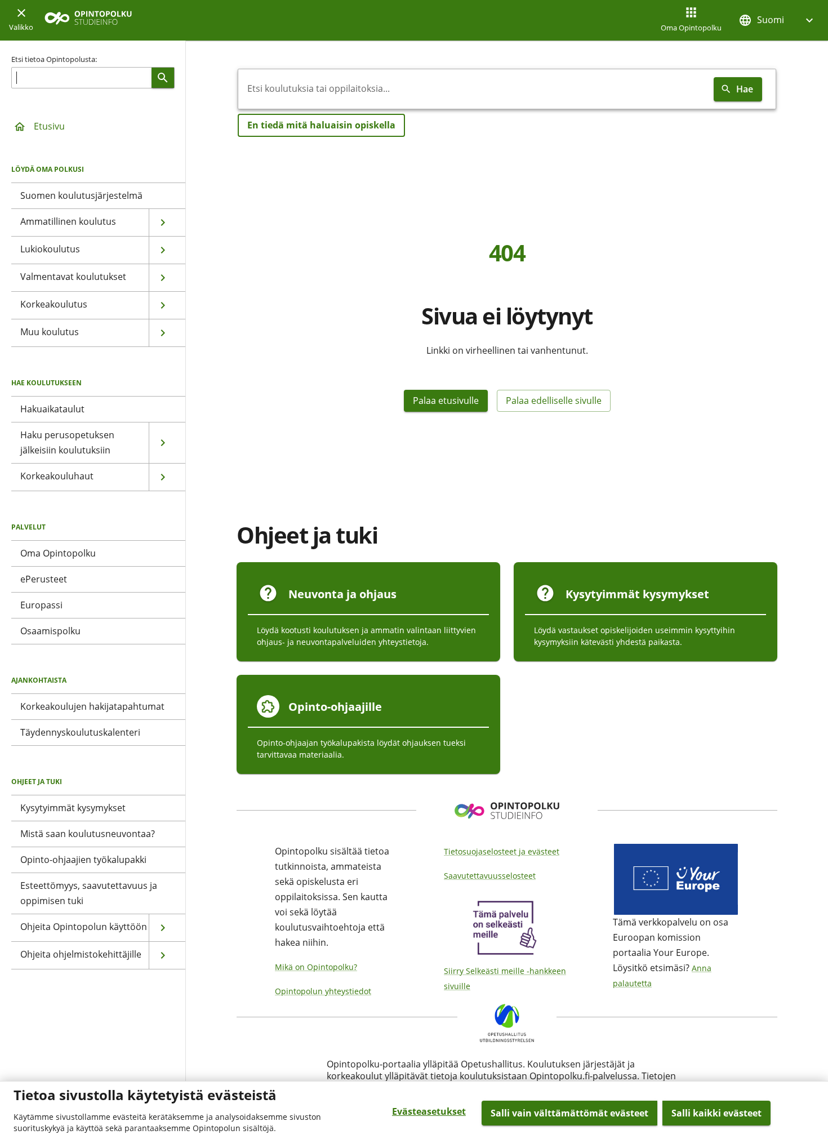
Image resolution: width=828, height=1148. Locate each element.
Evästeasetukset (429, 1111)
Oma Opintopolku (691, 28)
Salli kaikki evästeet (716, 1113)
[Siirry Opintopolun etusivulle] (88, 20)
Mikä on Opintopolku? (316, 967)
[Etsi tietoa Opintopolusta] (163, 78)
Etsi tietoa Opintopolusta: (54, 59)
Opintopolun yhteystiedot (323, 991)
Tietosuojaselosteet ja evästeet (501, 851)
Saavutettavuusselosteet (490, 875)
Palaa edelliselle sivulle (554, 400)
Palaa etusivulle (446, 400)
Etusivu (49, 126)
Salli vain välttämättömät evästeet (569, 1113)
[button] (777, 20)
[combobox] (473, 89)
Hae (744, 89)
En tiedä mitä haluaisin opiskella (321, 125)
